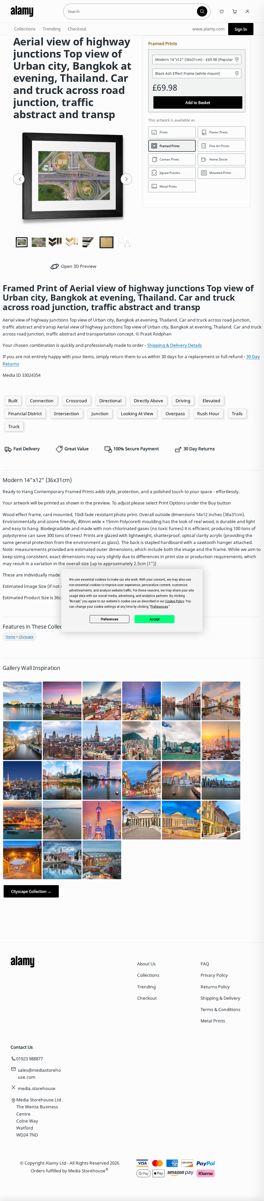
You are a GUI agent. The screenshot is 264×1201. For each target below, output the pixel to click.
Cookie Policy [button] (174, 601)
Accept (155, 619)
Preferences (109, 619)
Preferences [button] (159, 606)
